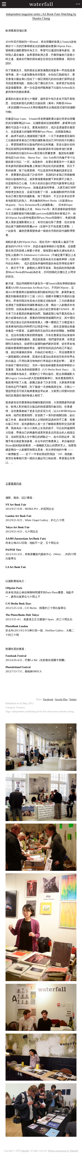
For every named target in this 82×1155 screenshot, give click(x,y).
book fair (41, 711)
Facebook (48, 699)
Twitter (72, 699)
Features (20, 707)
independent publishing (24, 711)
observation (53, 711)
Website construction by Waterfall (63, 1150)
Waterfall (25, 1150)
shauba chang (67, 711)
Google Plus (61, 699)
